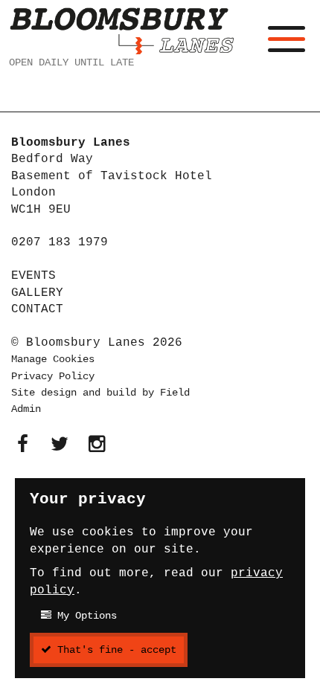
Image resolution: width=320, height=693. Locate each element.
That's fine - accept (113, 650)
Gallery (37, 293)
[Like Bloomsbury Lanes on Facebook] (22, 445)
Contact (37, 309)
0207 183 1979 (59, 242)
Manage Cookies (53, 359)
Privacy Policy (53, 376)
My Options (84, 616)
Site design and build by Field (100, 393)
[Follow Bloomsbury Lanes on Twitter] (59, 445)
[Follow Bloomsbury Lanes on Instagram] (97, 445)
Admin (26, 409)
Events (33, 276)
